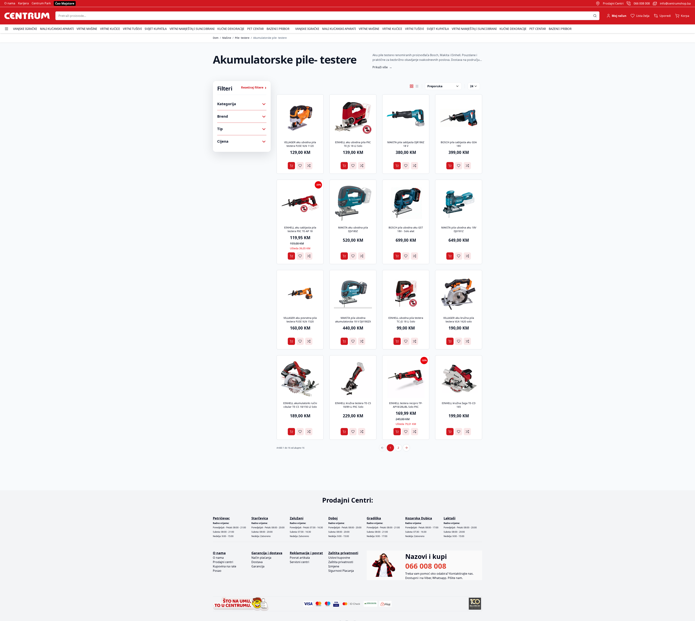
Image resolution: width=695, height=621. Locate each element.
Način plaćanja (261, 558)
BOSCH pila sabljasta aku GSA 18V (459, 144)
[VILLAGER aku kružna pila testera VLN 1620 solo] (459, 293)
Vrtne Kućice (110, 29)
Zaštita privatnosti (340, 562)
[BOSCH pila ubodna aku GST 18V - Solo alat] (406, 203)
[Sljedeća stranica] (406, 447)
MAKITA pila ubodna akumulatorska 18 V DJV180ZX (353, 319)
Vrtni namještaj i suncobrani (192, 29)
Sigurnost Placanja (341, 571)
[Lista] (417, 86)
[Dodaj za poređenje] (308, 165)
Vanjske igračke (25, 29)
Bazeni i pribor (278, 29)
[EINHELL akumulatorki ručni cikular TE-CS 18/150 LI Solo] (300, 379)
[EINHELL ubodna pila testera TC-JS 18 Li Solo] (406, 293)
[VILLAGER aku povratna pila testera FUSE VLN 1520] (300, 293)
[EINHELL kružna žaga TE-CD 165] (459, 379)
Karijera (23, 3)
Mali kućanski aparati (57, 29)
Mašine (226, 37)
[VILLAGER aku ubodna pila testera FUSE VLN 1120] (300, 118)
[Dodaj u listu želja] (300, 165)
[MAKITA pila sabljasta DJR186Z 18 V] (406, 118)
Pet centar (255, 29)
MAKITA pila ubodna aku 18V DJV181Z (458, 229)
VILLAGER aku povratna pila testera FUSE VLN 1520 (300, 319)
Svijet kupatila (156, 29)
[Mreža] (412, 86)
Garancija (257, 566)
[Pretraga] (596, 15)
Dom (215, 37)
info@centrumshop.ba (675, 3)
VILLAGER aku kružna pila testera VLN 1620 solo (458, 319)
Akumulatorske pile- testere (270, 37)
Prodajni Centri (613, 3)
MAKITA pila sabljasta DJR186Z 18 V (405, 144)
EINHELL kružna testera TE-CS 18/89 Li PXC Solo (353, 404)
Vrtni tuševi (132, 29)
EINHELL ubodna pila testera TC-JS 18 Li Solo (405, 319)
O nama (9, 3)
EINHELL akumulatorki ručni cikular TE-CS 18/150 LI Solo (300, 404)
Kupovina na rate (224, 566)
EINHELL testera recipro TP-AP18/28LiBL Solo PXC (405, 404)
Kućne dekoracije (230, 29)
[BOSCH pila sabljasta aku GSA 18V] (459, 118)
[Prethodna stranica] (382, 447)
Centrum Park (41, 3)
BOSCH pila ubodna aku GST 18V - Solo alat (406, 229)
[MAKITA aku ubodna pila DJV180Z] (353, 203)
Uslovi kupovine (339, 558)
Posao (217, 571)
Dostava (257, 562)
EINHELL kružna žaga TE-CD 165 (458, 404)
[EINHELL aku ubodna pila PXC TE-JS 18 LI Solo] (353, 118)
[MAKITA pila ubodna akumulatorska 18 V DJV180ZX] (353, 293)
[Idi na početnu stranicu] (27, 15)
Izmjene (333, 566)
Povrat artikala (300, 558)
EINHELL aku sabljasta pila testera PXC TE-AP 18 (300, 229)
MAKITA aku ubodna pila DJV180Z (353, 229)
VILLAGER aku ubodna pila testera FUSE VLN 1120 (300, 144)
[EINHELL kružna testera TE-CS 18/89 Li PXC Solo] (353, 379)
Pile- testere (242, 37)
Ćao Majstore (64, 3)
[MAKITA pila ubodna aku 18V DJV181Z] (459, 203)
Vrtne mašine (87, 29)
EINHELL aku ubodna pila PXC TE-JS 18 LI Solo (353, 144)
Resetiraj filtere (253, 87)
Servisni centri (299, 562)
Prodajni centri (223, 562)
